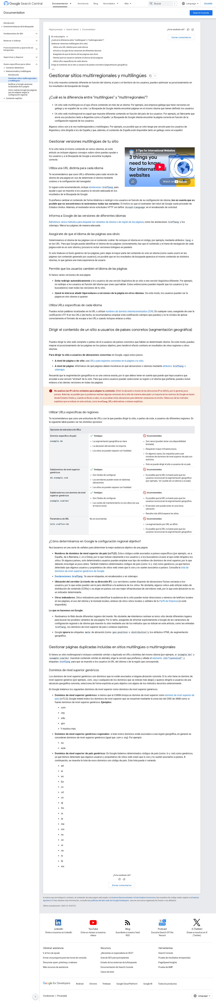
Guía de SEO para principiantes (115, 958)
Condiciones (48, 996)
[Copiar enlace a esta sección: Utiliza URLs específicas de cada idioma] (105, 305)
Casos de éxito (107, 972)
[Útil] (188, 29)
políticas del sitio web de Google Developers (110, 900)
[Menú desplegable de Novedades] (118, 3)
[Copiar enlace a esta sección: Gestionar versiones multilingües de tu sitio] (121, 142)
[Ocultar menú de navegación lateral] (35, 997)
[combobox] (163, 3)
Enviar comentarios (181, 37)
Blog (96, 3)
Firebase (107, 984)
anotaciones (101, 187)
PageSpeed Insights (167, 962)
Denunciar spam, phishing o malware (60, 962)
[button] (19, 26)
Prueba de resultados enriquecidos (174, 958)
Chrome (93, 984)
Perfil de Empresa (168, 601)
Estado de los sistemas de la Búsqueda (119, 962)
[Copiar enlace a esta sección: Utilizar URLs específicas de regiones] (101, 412)
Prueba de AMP (165, 967)
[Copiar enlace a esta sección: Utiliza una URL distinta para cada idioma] (106, 168)
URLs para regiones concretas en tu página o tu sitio (116, 360)
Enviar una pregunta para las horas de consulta (64, 958)
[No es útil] (192, 29)
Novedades (109, 3)
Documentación (60, 3)
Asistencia (83, 3)
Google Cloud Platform (127, 984)
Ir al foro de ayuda (51, 953)
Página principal (55, 29)
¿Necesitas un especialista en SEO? (117, 953)
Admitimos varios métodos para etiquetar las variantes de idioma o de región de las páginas (96, 222)
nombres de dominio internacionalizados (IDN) (129, 311)
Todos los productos (167, 984)
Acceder (208, 3)
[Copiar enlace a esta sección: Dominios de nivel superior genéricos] (102, 670)
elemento (167, 658)
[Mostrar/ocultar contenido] (67, 36)
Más (127, 3)
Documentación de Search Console (117, 967)
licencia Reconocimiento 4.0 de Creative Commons (133, 897)
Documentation (14, 13)
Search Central (31, 4)
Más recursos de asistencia (55, 967)
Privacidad (62, 996)
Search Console (201, 12)
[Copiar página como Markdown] (150, 75)
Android (79, 984)
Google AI (147, 984)
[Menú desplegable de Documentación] (71, 3)
